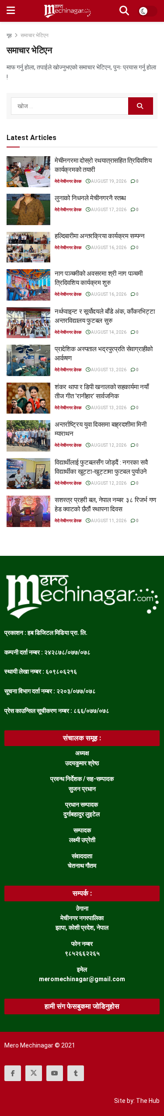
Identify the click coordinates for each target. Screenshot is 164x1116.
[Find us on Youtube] (54, 1073)
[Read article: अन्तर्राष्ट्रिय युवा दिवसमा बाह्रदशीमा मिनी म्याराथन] (28, 436)
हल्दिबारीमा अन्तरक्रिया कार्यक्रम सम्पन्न (100, 236)
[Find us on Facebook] (12, 1073)
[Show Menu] (11, 11)
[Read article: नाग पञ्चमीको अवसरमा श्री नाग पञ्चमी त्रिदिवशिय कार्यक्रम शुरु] (28, 285)
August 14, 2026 (108, 332)
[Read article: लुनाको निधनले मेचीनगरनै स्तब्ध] (28, 209)
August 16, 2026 (108, 247)
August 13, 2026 (108, 369)
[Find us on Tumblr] (75, 1073)
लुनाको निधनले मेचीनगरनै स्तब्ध (90, 198)
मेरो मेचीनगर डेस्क (68, 181)
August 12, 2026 (108, 445)
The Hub (148, 1100)
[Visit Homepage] (67, 11)
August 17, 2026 (108, 209)
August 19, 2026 (108, 181)
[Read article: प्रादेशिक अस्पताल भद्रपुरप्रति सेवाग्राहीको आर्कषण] (28, 360)
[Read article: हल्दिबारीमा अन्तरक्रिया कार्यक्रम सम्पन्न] (28, 247)
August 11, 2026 (108, 520)
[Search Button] (124, 11)
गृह (10, 35)
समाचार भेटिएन (35, 35)
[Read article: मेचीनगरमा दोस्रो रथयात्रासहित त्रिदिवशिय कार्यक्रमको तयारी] (28, 172)
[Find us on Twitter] (33, 1073)
